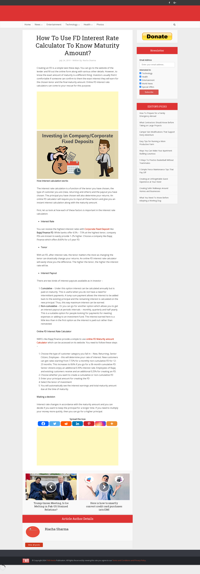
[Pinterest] (89, 423)
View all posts (34, 545)
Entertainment (54, 24)
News (37, 24)
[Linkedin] (77, 423)
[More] (111, 423)
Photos (100, 24)
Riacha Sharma (89, 60)
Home (27, 24)
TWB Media (51, 560)
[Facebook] (43, 423)
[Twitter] (54, 423)
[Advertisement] (77, 110)
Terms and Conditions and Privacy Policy (129, 560)
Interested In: (145, 70)
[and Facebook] (169, 2)
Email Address (145, 60)
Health (87, 24)
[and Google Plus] (175, 2)
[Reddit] (66, 423)
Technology (71, 24)
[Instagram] (100, 423)
